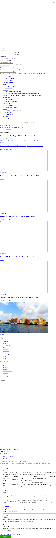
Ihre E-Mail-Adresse (17, 64)
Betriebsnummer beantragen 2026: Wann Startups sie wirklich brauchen (21, 136)
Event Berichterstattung (13, 111)
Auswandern (6, 97)
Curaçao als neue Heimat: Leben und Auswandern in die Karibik (19, 297)
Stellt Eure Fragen (11, 107)
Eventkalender (9, 114)
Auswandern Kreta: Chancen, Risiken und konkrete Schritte (17, 216)
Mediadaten (5, 367)
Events (5, 109)
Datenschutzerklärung (8, 456)
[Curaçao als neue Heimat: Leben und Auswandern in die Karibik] (24, 332)
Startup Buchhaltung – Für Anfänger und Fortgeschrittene (23, 95)
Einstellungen (8, 515)
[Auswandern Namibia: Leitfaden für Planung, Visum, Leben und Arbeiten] (24, 170)
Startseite (8, 129)
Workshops (8, 113)
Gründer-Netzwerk (8, 99)
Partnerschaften (10, 105)
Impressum (5, 458)
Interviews (8, 80)
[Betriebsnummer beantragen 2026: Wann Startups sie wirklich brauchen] (22, 140)
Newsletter (5, 373)
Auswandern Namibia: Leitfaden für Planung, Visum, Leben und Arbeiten (21, 146)
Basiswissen (8, 88)
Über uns (5, 116)
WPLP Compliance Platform (13, 534)
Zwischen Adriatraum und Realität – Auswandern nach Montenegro (20, 257)
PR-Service (8, 103)
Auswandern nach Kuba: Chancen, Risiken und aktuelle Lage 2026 (19, 176)
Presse (4, 365)
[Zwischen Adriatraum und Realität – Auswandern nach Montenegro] (24, 292)
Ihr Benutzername (17, 52)
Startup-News (9, 78)
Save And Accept (5, 536)
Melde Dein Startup (11, 101)
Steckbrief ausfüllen (7, 376)
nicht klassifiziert (9, 524)
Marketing (7, 490)
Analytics (7, 506)
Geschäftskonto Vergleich (13, 92)
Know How (5, 347)
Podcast (5, 343)
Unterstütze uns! (29, 122)
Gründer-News (7, 76)
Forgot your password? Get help (8, 58)
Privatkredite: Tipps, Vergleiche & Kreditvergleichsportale (22, 93)
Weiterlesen (3, 142)
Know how (5, 84)
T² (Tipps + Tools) (10, 86)
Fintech (4, 356)
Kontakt (4, 375)
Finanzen (5, 90)
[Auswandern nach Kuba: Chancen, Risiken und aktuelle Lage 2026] (24, 211)
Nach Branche (9, 82)
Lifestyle (2, 179)
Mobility (2, 260)
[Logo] (11, 73)
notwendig (7, 468)
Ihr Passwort (16, 54)
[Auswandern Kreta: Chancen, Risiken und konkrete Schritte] (24, 251)
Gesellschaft (3, 149)
